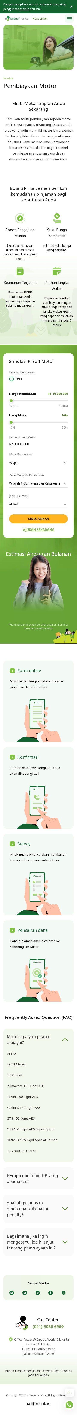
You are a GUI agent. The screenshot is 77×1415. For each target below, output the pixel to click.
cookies (24, 9)
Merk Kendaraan (20, 454)
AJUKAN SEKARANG (38, 529)
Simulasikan (38, 519)
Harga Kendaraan (22, 394)
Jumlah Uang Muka (22, 437)
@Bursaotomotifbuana (25, 1293)
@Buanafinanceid (12, 1293)
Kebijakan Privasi (38, 1404)
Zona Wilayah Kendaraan (26, 475)
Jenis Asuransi (18, 496)
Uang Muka (18, 415)
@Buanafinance (64, 1293)
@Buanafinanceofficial (39, 1293)
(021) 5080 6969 (48, 1326)
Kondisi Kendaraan (22, 372)
